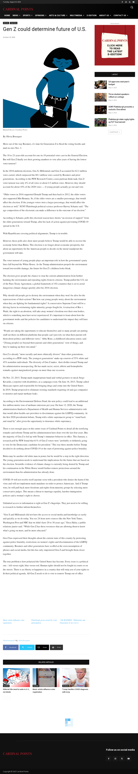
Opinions (14, 23)
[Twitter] (129, 2)
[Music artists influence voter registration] (46, 677)
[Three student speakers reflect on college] (101, 97)
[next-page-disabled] (9, 698)
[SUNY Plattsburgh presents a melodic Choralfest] (101, 110)
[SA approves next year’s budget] (101, 84)
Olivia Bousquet (8, 640)
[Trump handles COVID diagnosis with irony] (75, 677)
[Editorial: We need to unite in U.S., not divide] (16, 677)
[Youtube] (133, 2)
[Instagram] (126, 2)
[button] (132, 7)
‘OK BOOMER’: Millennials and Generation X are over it (72, 621)
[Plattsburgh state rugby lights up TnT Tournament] (101, 122)
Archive (6, 23)
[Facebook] (122, 2)
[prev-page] (4, 698)
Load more (114, 132)
